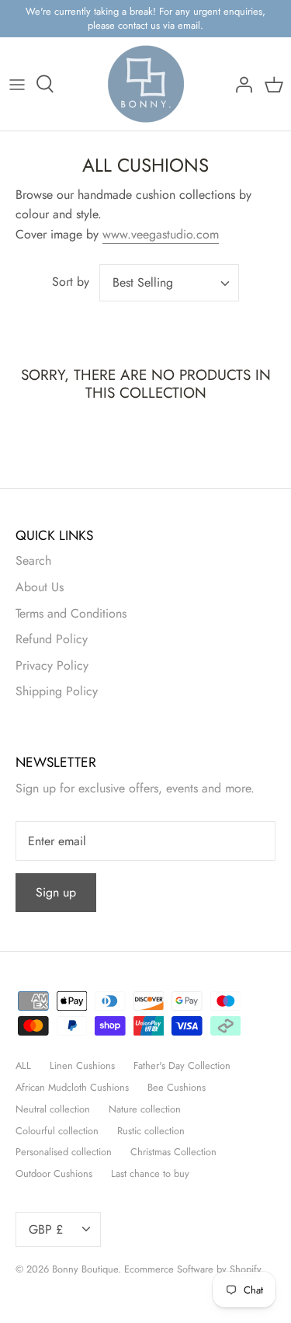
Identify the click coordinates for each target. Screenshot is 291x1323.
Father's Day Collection (181, 1065)
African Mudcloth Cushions (72, 1087)
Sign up (56, 892)
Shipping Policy (57, 691)
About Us (40, 587)
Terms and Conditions (71, 613)
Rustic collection (151, 1130)
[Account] (240, 84)
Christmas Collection (173, 1151)
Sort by (70, 282)
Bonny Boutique (85, 1269)
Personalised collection (64, 1151)
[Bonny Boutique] (146, 84)
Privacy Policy (52, 665)
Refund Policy (52, 639)
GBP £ (46, 1229)
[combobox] (169, 282)
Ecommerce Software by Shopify (193, 1269)
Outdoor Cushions (54, 1173)
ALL (23, 1065)
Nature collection (145, 1109)
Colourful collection (57, 1130)
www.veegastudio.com (160, 234)
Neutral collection (53, 1109)
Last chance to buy (150, 1173)
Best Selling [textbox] (143, 282)
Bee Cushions (176, 1087)
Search (33, 560)
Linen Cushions (82, 1065)
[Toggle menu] (17, 84)
